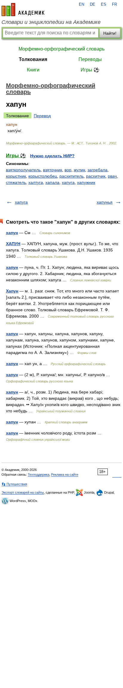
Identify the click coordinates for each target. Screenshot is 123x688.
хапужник (86, 182)
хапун (12, 232)
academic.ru (22, 9)
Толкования (33, 59)
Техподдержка (38, 474)
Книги (33, 69)
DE (92, 4)
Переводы (90, 59)
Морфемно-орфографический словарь (61, 48)
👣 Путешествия (14, 484)
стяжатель (16, 182)
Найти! (109, 33)
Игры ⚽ (90, 69)
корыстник (16, 176)
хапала (52, 182)
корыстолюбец (42, 176)
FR (114, 4)
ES (103, 4)
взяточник (52, 169)
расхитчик (95, 176)
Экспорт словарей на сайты (22, 492)
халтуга (35, 182)
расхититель (71, 176)
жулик (79, 169)
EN (81, 4)
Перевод (42, 115)
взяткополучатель (23, 169)
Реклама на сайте (64, 474)
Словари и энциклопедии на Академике (51, 22)
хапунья (105, 202)
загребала (97, 169)
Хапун (12, 291)
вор (67, 169)
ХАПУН (13, 243)
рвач (112, 176)
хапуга (68, 182)
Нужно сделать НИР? (52, 155)
